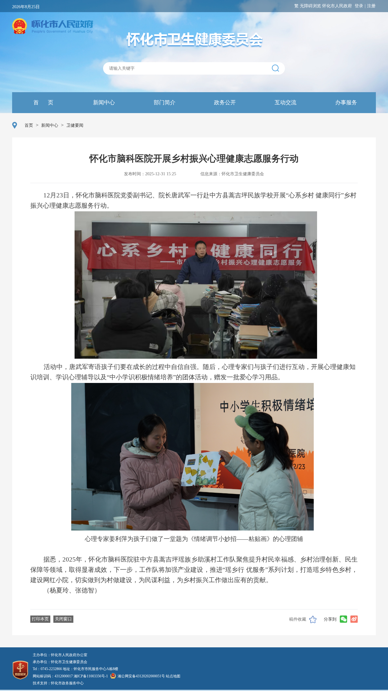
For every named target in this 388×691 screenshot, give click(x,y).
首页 (29, 125)
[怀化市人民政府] (52, 26)
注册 (371, 6)
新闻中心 (103, 102)
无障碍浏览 (310, 6)
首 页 (42, 102)
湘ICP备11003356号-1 (91, 676)
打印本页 (40, 619)
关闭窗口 (63, 619)
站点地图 (173, 676)
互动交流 (284, 102)
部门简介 (164, 102)
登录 (359, 6)
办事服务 (345, 102)
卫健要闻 (74, 125)
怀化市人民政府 (337, 6)
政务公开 (224, 102)
